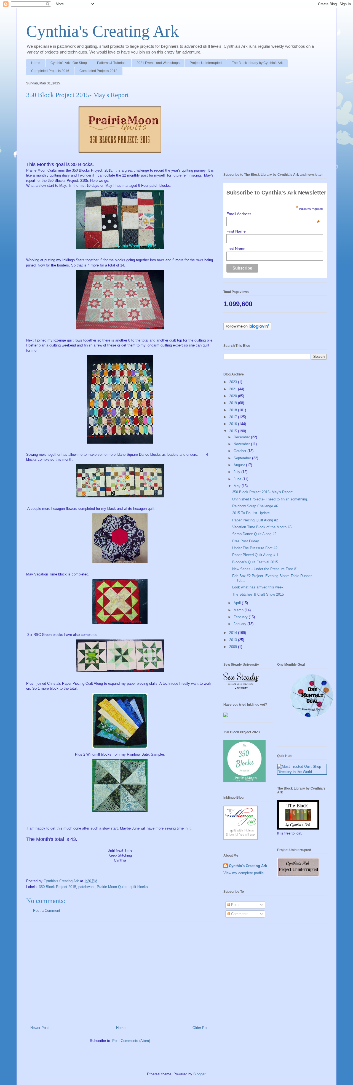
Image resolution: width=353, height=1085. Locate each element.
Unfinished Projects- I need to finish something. (270, 499)
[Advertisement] (120, 971)
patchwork (86, 887)
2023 (233, 382)
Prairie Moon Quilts (112, 887)
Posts (235, 905)
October (240, 451)
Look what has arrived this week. (258, 587)
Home (35, 63)
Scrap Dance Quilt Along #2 (254, 534)
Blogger (199, 1074)
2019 (233, 403)
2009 (233, 647)
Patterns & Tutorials (111, 63)
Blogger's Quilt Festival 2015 (255, 562)
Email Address (273, 214)
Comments (239, 914)
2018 (233, 410)
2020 (233, 396)
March (239, 610)
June (238, 479)
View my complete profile (243, 873)
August (240, 465)
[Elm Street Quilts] (311, 717)
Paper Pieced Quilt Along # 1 (255, 555)
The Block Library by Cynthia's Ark (257, 63)
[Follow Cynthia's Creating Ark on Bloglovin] (247, 329)
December (242, 437)
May (238, 486)
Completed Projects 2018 (98, 71)
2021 (233, 389)
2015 (233, 431)
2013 (233, 640)
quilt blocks (139, 887)
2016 (233, 424)
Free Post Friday (245, 541)
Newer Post (39, 1028)
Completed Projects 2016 (50, 71)
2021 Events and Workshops (158, 63)
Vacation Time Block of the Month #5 (262, 527)
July (237, 472)
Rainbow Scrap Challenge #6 (255, 506)
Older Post (201, 1028)
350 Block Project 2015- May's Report (262, 492)
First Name (236, 231)
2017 (233, 417)
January (240, 624)
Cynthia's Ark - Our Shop (68, 63)
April (238, 603)
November (242, 444)
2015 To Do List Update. (251, 513)
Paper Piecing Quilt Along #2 (255, 520)
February (241, 617)
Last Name (235, 248)
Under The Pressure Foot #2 (254, 548)
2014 (233, 633)
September (243, 458)
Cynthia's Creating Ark (102, 31)
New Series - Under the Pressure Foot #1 (265, 569)
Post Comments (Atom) (131, 1041)
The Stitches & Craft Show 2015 (258, 594)
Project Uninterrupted (206, 63)
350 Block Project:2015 (57, 887)
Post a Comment (46, 910)
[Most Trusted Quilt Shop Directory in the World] (302, 772)
